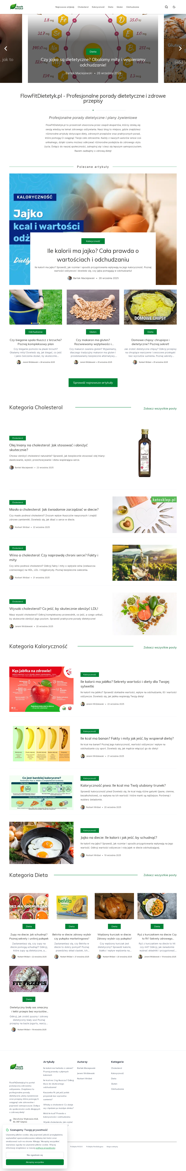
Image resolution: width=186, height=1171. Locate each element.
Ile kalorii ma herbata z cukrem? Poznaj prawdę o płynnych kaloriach (58, 1071)
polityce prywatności (45, 1148)
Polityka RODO (76, 1146)
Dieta (110, 7)
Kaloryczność (98, 7)
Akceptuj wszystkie (35, 1162)
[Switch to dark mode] (174, 7)
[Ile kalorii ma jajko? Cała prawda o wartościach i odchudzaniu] (93, 229)
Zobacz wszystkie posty (160, 408)
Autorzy (82, 1061)
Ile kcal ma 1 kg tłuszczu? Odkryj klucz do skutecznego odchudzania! (58, 1084)
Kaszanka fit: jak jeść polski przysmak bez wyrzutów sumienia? (56, 1096)
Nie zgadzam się (35, 1155)
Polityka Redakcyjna (94, 1146)
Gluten (120, 7)
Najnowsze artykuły (65, 7)
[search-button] (166, 7)
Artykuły (48, 1061)
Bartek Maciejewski (86, 1068)
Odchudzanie (132, 7)
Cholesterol (83, 7)
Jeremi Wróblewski (86, 1073)
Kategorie (117, 1061)
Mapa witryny (112, 1146)
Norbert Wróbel (84, 1078)
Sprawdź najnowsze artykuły (93, 382)
